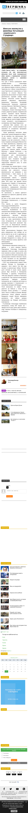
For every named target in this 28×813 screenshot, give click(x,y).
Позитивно (6, 753)
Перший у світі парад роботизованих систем (16, 613)
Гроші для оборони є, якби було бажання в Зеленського (18, 567)
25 (2, 671)
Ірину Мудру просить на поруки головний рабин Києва (18, 600)
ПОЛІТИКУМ (15, 23)
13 (10, 666)
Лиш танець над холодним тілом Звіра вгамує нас (18, 626)
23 (21, 669)
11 (2, 666)
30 (21, 671)
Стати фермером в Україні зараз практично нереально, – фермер (18, 413)
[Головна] (14, 9)
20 (10, 669)
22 (17, 669)
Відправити (9, 496)
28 (13, 671)
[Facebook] (4, 789)
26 (6, 671)
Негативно (6, 755)
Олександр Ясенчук (13, 380)
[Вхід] (7, 487)
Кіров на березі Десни (16, 405)
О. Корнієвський (21, 392)
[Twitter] (10, 789)
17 (25, 666)
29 (17, 671)
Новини (9, 23)
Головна (4, 23)
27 (10, 671)
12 (6, 666)
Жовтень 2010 (14, 657)
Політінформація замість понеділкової (16, 574)
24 (25, 669)
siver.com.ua (10, 798)
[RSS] (24, 789)
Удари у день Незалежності (17, 618)
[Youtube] (17, 789)
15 (17, 666)
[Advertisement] (14, 436)
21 (13, 669)
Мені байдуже (7, 757)
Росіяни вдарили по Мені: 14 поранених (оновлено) (17, 606)
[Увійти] (20, 13)
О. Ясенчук (13, 390)
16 (21, 666)
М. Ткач (8, 390)
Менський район (12, 392)
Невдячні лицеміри (15, 579)
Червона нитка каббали (16, 592)
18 (2, 669)
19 (6, 669)
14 (13, 666)
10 (25, 664)
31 (25, 671)
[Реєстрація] (23, 13)
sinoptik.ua (8, 650)
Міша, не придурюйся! (15, 586)
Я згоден (14, 811)
